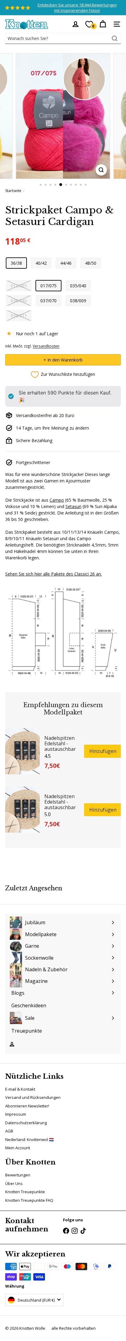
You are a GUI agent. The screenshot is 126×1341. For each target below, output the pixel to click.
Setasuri (73, 506)
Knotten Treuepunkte (25, 1191)
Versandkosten (46, 345)
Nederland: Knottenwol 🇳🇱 (29, 1139)
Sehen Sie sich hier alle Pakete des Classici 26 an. (53, 574)
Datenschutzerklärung (26, 1122)
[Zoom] (101, 170)
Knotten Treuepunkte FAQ (29, 1200)
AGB (9, 1131)
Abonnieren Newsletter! (27, 1106)
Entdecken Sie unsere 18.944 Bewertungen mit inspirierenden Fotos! (77, 7)
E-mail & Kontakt (20, 1089)
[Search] (115, 38)
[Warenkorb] (103, 24)
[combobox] (63, 38)
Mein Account (17, 1147)
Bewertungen (17, 1175)
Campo (57, 500)
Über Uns (14, 1183)
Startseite (13, 190)
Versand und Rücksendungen (33, 1097)
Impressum (15, 1114)
